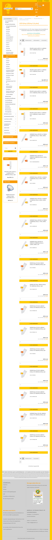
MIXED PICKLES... (7, 132)
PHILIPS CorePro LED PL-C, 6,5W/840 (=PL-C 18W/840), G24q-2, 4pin (10, 173)
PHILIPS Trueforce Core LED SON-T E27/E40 (10, 92)
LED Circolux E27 (9, 40)
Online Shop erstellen (22, 538)
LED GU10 (8, 64)
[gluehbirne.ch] (8, 9)
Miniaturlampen (8, 109)
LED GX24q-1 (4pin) (10, 73)
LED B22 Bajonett (9, 38)
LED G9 (7, 62)
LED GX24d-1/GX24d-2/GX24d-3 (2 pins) (10, 71)
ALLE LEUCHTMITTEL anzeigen (9, 22)
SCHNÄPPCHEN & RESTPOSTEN (7, 125)
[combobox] (29, 40)
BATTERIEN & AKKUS (8, 114)
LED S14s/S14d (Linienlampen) (9, 87)
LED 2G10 (8, 29)
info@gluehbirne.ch (34, 522)
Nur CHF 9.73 (10, 177)
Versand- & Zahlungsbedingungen (9, 491)
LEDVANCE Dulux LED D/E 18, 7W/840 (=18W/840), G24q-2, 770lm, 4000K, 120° (38, 222)
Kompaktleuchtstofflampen (10, 98)
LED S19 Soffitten (9, 94)
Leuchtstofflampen (8, 100)
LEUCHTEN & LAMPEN (8, 119)
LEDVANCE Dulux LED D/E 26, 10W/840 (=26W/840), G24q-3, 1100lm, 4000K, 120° (37, 243)
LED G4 (7, 58)
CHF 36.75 (10, 200)
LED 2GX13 (8, 35)
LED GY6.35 (8, 79)
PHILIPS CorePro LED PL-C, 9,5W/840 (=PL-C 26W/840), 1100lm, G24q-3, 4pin (38, 114)
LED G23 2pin (8, 50)
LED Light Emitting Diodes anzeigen (11, 27)
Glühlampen (7, 106)
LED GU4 (7, 66)
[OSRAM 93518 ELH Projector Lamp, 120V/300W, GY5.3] (10, 188)
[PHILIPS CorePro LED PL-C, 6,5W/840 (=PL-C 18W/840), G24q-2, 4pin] (10, 165)
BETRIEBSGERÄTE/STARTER (9, 116)
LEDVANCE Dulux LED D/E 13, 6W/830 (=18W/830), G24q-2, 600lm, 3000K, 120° (38, 179)
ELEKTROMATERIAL (7, 121)
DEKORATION (6, 130)
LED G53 (7, 60)
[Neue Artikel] (15, 182)
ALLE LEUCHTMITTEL (8, 18)
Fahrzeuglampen (8, 111)
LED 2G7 (7, 33)
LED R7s (7, 84)
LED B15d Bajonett (9, 37)
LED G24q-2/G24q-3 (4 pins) (10, 56)
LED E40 (7, 46)
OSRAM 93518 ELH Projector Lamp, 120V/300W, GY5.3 (10, 196)
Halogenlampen (8, 96)
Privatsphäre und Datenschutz (9, 496)
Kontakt (4, 487)
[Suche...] (32, 9)
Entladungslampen (8, 102)
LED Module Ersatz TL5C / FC (11, 82)
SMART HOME (6, 127)
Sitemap (4, 489)
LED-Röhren (8, 89)
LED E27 (7, 44)
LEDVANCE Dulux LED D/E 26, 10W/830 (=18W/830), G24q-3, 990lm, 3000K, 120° (38, 157)
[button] (20, 40)
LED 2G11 (8, 31)
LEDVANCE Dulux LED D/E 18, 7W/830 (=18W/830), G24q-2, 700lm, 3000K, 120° (38, 136)
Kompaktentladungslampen (10, 104)
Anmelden (10, 151)
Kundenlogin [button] (40, 0)
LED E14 (7, 42)
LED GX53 (8, 77)
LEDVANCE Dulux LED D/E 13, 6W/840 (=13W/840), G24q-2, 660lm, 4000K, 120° (38, 200)
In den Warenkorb (34, 65)
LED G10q (8, 48)
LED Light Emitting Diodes (10, 24)
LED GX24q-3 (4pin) (10, 75)
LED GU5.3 (8, 68)
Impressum (5, 484)
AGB (4, 494)
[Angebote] (15, 158)
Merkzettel (47, 0)
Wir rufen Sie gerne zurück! (8, 498)
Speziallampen (8, 107)
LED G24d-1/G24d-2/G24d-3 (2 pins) (9, 53)
